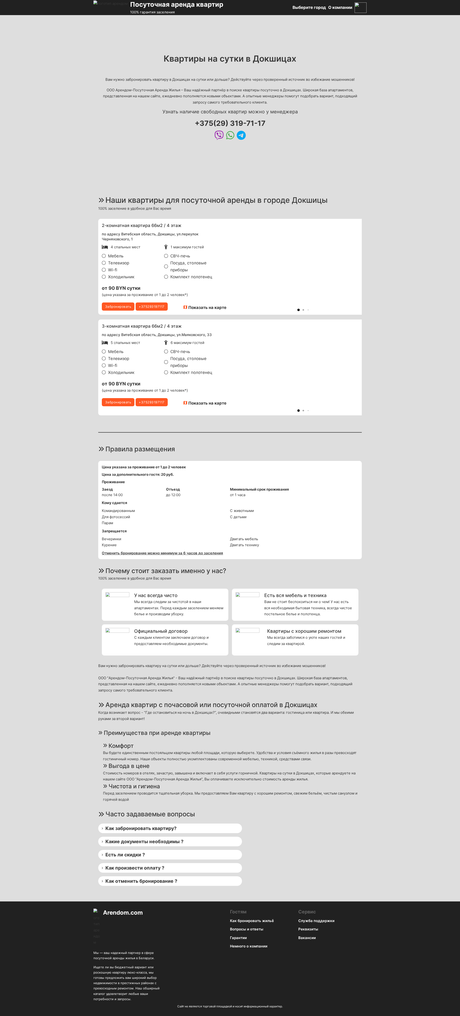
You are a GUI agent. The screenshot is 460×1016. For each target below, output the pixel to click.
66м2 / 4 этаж (166, 225)
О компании (340, 7)
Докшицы (166, 234)
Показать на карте (207, 307)
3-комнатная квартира (126, 326)
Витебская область (138, 234)
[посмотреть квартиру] (224, 225)
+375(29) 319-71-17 (230, 123)
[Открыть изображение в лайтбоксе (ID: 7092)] (298, 267)
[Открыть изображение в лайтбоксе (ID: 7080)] (298, 367)
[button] (298, 310)
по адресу (111, 234)
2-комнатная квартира (126, 225)
